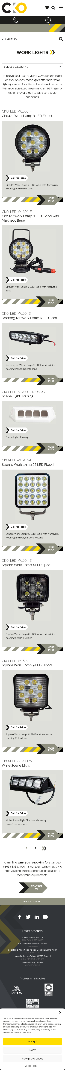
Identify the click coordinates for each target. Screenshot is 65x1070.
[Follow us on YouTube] (45, 917)
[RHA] (16, 990)
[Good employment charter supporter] (32, 1003)
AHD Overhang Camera (32, 963)
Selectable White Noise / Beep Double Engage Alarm (32, 950)
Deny (33, 1050)
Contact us (36, 887)
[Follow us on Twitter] (28, 917)
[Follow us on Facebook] (19, 917)
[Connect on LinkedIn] (36, 917)
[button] (60, 1012)
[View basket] (46, 8)
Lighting (11, 39)
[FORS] (48, 990)
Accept (32, 1041)
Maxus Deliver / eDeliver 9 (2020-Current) (32, 956)
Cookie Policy (31, 1066)
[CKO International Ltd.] (14, 8)
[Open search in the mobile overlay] (61, 39)
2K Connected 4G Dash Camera (32, 944)
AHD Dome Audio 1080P (32, 937)
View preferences (32, 1059)
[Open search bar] (53, 8)
